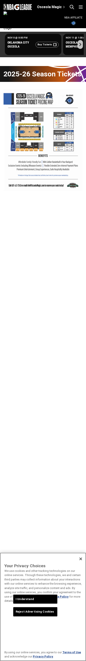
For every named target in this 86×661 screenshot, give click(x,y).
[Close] (81, 559)
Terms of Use (71, 652)
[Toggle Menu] (80, 7)
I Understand (25, 599)
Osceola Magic (49, 7)
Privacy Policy (43, 656)
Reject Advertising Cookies (35, 611)
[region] (43, 607)
